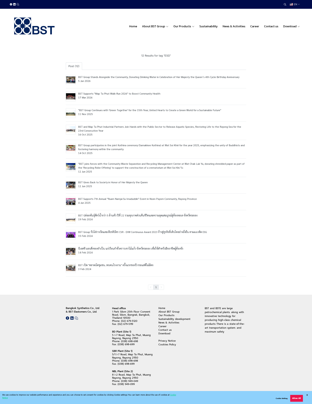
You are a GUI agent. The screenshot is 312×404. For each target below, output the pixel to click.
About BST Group (169, 312)
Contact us (165, 330)
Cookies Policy (167, 344)
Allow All (296, 398)
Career (162, 326)
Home (161, 308)
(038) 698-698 (129, 341)
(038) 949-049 (129, 381)
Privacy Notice (167, 341)
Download (164, 333)
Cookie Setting (281, 398)
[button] (285, 4)
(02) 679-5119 (125, 324)
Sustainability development (174, 319)
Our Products (166, 315)
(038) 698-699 (126, 344)
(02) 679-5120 (129, 321)
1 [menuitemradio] (156, 287)
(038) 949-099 (126, 384)
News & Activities (168, 322)
